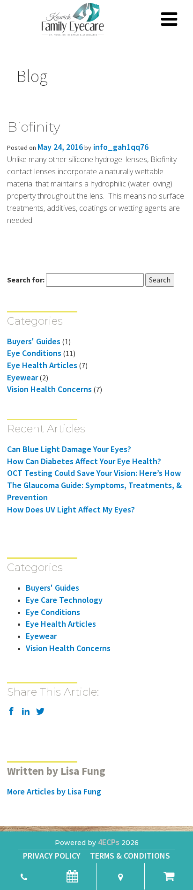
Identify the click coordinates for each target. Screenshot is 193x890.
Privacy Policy (52, 855)
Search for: (26, 279)
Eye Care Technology (64, 599)
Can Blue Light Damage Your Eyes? (69, 449)
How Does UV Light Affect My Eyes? (71, 509)
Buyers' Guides (33, 341)
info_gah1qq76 (119, 146)
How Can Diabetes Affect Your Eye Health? (84, 461)
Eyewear (22, 377)
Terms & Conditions (130, 855)
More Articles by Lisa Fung (54, 791)
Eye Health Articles (42, 365)
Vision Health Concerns (49, 389)
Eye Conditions (34, 353)
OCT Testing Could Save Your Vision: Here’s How (94, 472)
